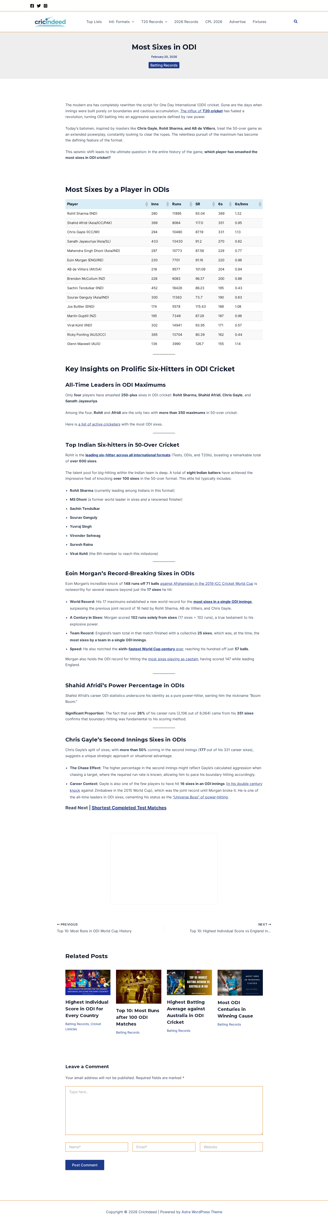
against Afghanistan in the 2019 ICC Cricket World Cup (206, 583)
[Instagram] (46, 6)
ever (156, 649)
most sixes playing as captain (173, 659)
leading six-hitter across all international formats (127, 455)
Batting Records (164, 65)
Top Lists (94, 21)
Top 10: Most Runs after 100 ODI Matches (137, 1017)
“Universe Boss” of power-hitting (200, 797)
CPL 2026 (213, 21)
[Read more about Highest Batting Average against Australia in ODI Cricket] (189, 982)
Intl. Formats (119, 21)
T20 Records (152, 21)
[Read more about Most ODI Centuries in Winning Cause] (240, 982)
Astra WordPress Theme (202, 1212)
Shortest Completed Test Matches (129, 807)
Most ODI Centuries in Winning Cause (235, 1009)
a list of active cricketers (99, 424)
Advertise (237, 21)
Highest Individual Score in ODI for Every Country (86, 1008)
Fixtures (259, 21)
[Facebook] (32, 6)
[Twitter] (39, 6)
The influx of (201, 111)
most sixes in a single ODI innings (222, 601)
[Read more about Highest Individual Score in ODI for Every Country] (88, 982)
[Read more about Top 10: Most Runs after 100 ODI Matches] (138, 986)
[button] (132, 22)
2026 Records (186, 21)
